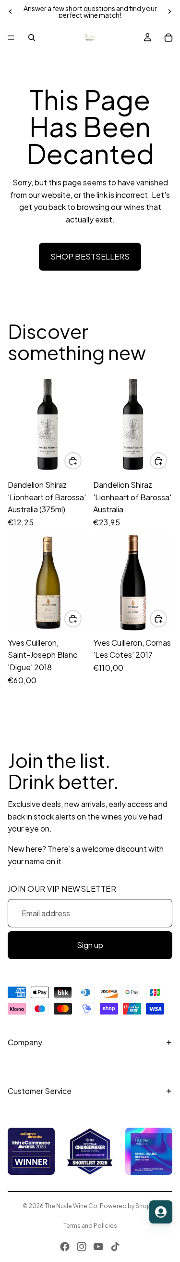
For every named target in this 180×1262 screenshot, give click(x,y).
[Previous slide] (10, 11)
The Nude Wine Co (71, 1206)
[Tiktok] (115, 1246)
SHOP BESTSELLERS (90, 256)
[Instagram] (81, 1246)
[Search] (31, 37)
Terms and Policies (90, 1225)
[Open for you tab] (160, 1211)
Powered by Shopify (128, 1206)
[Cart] (168, 37)
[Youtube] (98, 1246)
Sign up (90, 945)
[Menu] (11, 37)
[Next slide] (169, 11)
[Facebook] (65, 1246)
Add (81, 460)
